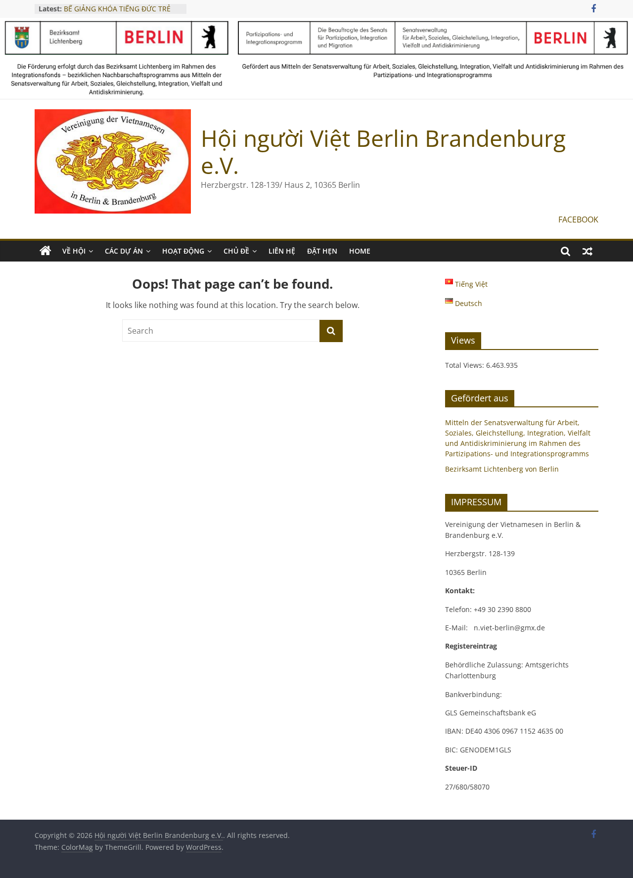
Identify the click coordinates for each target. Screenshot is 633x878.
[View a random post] (587, 251)
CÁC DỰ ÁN (124, 251)
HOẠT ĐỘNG (183, 251)
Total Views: (465, 365)
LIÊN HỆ (282, 251)
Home (359, 251)
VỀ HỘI (74, 251)
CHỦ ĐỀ (236, 251)
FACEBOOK (578, 219)
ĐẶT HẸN (322, 251)
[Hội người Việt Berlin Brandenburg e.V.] (45, 251)
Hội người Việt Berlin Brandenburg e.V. (383, 151)
